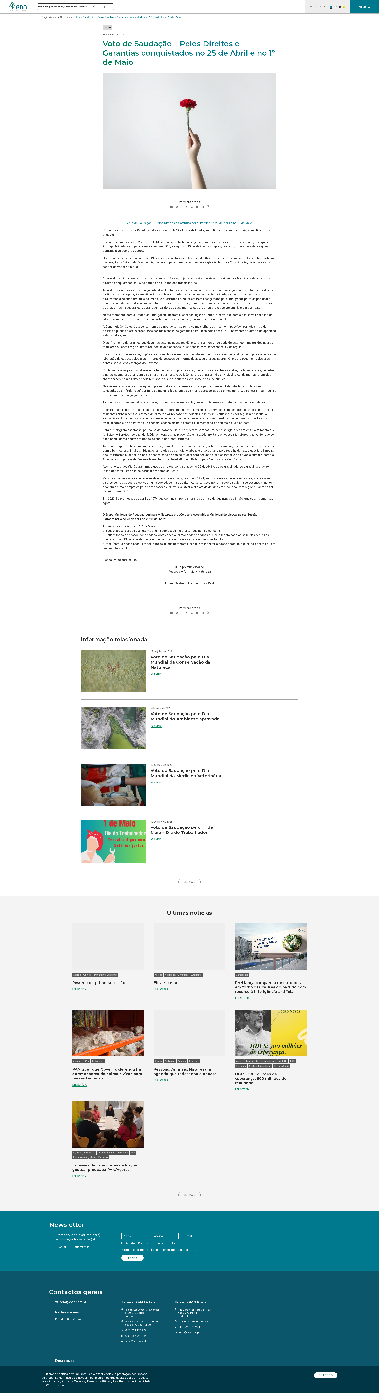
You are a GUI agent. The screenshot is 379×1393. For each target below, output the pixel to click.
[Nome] (136, 1236)
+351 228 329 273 (189, 1327)
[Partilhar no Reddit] (196, 207)
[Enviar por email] (202, 207)
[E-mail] (201, 1236)
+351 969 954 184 (136, 1335)
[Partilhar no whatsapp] (182, 207)
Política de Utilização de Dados (159, 1243)
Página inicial (49, 17)
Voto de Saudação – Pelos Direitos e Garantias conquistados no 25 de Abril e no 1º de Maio (127, 17)
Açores (77, 974)
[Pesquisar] (94, 7)
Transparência (281, 1066)
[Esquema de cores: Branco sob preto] (340, 7)
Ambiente (196, 974)
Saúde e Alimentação (259, 1066)
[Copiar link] (207, 207)
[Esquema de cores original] (331, 7)
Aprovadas (89, 1152)
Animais (77, 1061)
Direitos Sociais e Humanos (261, 1061)
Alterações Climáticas (177, 974)
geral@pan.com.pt (73, 1302)
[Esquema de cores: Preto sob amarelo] (344, 7)
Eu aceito (326, 1375)
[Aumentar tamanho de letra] (325, 6)
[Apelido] (167, 1236)
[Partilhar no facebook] (171, 207)
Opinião (87, 974)
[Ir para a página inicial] (18, 6)
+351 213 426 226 (136, 1330)
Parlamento (98, 1061)
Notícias (65, 17)
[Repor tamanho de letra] (320, 6)
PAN (86, 1061)
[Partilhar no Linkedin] (191, 207)
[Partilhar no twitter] (177, 207)
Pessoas (194, 1061)
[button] (364, 6)
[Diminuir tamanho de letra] (317, 6)
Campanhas (242, 974)
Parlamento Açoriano (105, 974)
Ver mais (156, 674)
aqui (61, 1385)
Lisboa (107, 27)
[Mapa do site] (311, 6)
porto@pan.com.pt (189, 1332)
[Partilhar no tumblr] (187, 207)
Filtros (110, 7)
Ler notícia (79, 989)
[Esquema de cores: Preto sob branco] (335, 7)
